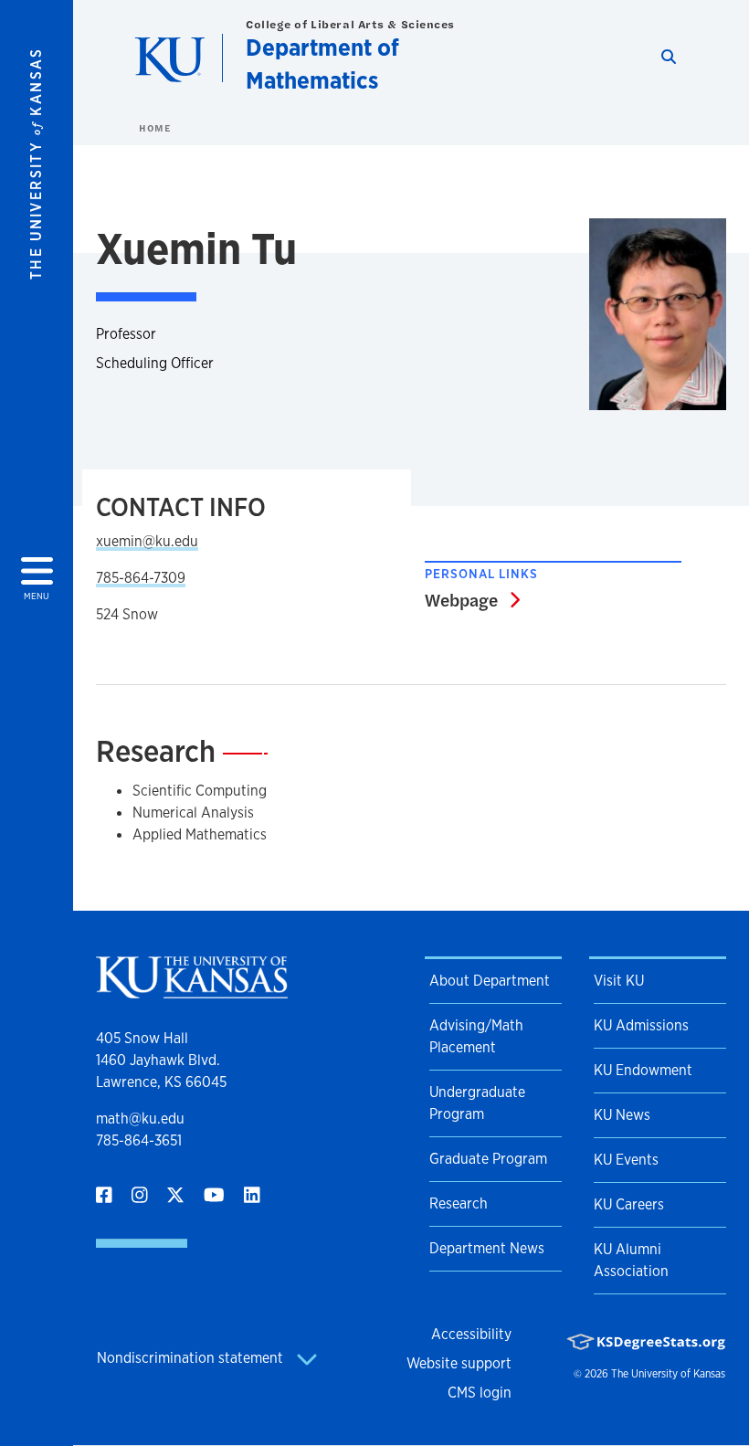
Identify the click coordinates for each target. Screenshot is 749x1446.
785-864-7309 (140, 577)
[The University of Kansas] (192, 990)
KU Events (626, 1159)
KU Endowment (643, 1070)
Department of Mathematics (322, 63)
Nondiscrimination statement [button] (192, 1357)
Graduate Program (488, 1158)
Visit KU (619, 980)
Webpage (472, 599)
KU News (622, 1114)
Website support (459, 1363)
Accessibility (471, 1334)
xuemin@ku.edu (147, 541)
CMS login (480, 1392)
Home (154, 127)
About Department (489, 980)
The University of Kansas (668, 1374)
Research (458, 1203)
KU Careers (629, 1204)
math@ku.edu (140, 1118)
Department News (486, 1248)
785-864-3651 (139, 1140)
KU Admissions (641, 1025)
